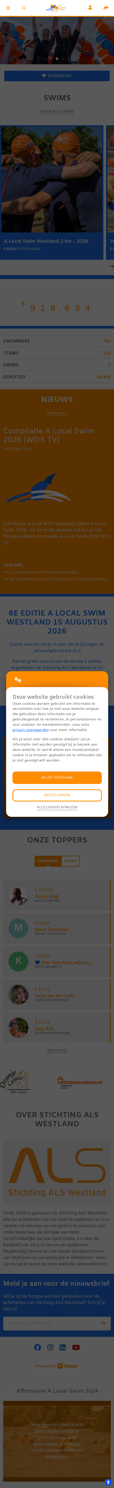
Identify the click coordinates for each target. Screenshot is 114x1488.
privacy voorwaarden (30, 730)
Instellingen (57, 795)
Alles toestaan (57, 778)
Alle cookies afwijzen (57, 807)
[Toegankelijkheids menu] (108, 1482)
